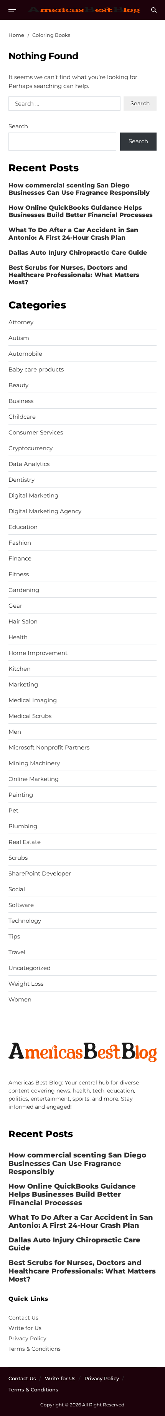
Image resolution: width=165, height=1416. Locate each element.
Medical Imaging (32, 700)
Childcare (22, 416)
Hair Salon (23, 621)
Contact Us (23, 1317)
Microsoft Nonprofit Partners (48, 747)
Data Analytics (29, 464)
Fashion (19, 542)
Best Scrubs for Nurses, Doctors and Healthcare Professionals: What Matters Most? (73, 275)
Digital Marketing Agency (44, 511)
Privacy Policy (27, 1338)
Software (21, 905)
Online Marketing (33, 779)
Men (14, 731)
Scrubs (18, 857)
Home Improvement (38, 653)
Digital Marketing (33, 495)
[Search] (154, 10)
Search (18, 126)
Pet (13, 810)
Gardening (23, 590)
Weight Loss (25, 983)
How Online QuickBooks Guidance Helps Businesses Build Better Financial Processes (80, 211)
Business (20, 401)
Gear (15, 605)
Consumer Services (35, 432)
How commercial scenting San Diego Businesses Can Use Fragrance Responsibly (79, 189)
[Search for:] (62, 104)
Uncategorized (29, 968)
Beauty (18, 385)
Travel (16, 952)
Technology (24, 920)
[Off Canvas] (12, 10)
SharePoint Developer (39, 873)
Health (18, 637)
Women (19, 999)
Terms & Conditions (34, 1348)
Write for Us (24, 1328)
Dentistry (21, 479)
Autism (18, 338)
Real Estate (24, 842)
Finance (19, 558)
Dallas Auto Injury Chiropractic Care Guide (77, 252)
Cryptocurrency (30, 448)
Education (23, 527)
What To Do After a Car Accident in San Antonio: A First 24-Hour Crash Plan (73, 233)
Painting (20, 794)
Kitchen (19, 668)
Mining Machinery (34, 763)
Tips (14, 936)
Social (16, 889)
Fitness (18, 574)
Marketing (23, 684)
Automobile (25, 353)
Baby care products (36, 369)
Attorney (20, 322)
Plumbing (22, 826)
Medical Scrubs (29, 716)
